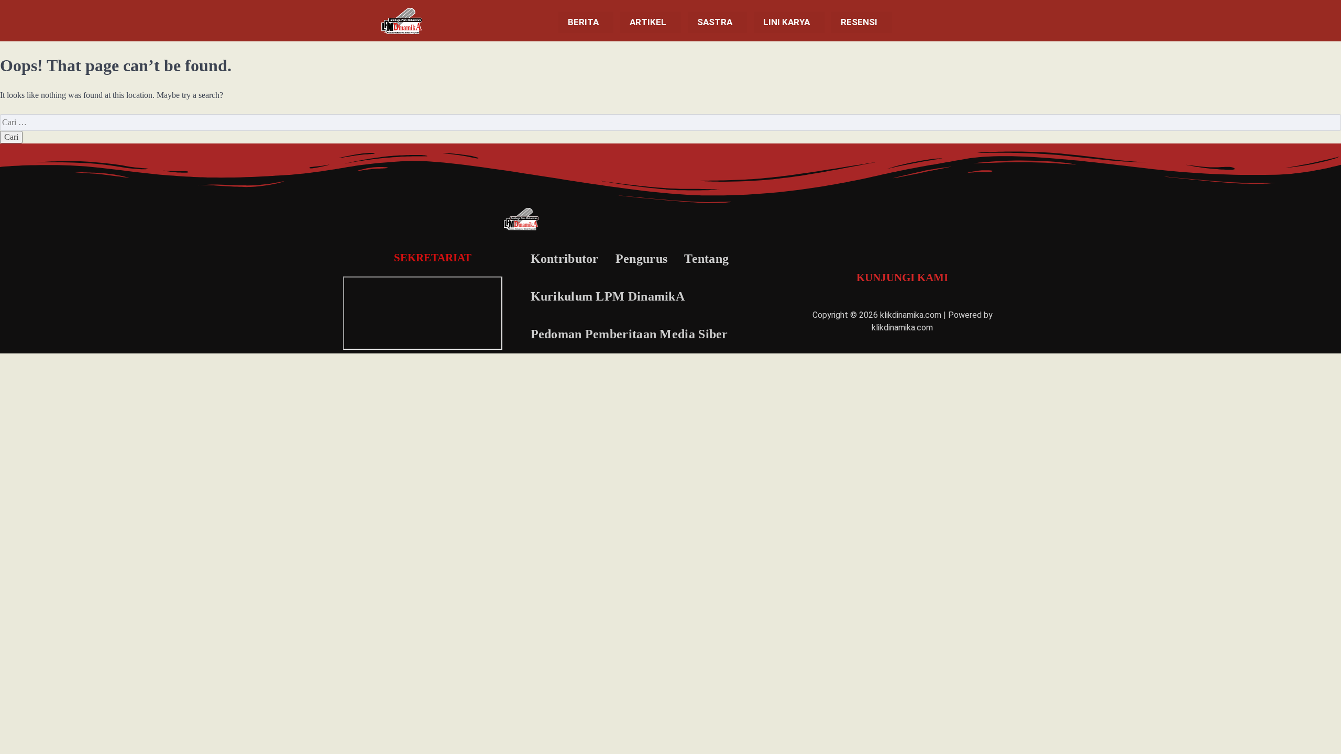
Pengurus (641, 258)
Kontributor (565, 258)
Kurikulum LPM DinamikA (608, 296)
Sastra (714, 22)
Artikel (648, 22)
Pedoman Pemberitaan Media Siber (629, 334)
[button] (585, 22)
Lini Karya (786, 22)
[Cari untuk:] (670, 122)
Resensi (859, 22)
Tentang (706, 258)
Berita (583, 22)
